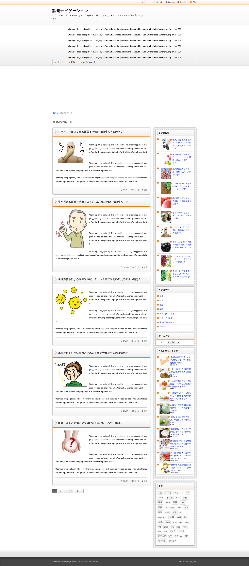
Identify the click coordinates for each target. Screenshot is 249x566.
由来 (166, 527)
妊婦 (173, 507)
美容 (165, 531)
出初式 (167, 502)
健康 (145, 190)
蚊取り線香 (162, 536)
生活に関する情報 (167, 322)
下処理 (170, 497)
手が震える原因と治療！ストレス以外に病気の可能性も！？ (93, 201)
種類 (185, 527)
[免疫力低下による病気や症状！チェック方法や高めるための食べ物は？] (72, 315)
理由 (159, 527)
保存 (185, 497)
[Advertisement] (124, 88)
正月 (174, 522)
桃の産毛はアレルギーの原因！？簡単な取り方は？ (181, 201)
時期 (171, 517)
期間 (185, 517)
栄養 (160, 522)
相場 (178, 527)
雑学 (161, 300)
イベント (168, 493)
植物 (161, 309)
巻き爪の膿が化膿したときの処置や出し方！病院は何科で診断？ (180, 360)
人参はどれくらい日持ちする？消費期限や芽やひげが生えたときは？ (180, 396)
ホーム (60, 62)
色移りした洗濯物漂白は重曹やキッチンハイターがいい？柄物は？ (180, 467)
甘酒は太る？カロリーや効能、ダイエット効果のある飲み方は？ (180, 432)
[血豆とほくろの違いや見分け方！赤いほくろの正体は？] (72, 455)
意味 (160, 512)
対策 (186, 507)
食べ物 (162, 540)
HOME (55, 113)
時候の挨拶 (162, 517)
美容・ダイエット (167, 314)
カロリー (178, 493)
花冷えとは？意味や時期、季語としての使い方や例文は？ (180, 420)
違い (187, 536)
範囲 (159, 531)
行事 (170, 536)
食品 (161, 305)
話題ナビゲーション (70, 11)
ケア (187, 493)
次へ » (79, 491)
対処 (179, 507)
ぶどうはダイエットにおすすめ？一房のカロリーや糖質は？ (181, 259)
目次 (73, 62)
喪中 (167, 507)
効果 (175, 502)
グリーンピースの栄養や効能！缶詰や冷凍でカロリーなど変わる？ (181, 186)
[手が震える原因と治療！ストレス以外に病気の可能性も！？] (72, 248)
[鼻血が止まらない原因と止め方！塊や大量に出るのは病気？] (72, 387)
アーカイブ (161, 342)
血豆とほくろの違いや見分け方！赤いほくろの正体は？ (90, 423)
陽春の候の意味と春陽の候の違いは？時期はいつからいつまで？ (180, 443)
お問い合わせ (89, 62)
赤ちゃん (178, 536)
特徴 (186, 522)
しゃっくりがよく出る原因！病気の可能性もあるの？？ (90, 131)
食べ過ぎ (172, 541)
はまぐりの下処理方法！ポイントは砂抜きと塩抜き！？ (181, 215)
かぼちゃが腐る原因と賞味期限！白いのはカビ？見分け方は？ (180, 408)
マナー (162, 327)
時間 (179, 517)
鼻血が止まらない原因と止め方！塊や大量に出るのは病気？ (93, 352)
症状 (172, 527)
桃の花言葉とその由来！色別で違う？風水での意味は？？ (181, 172)
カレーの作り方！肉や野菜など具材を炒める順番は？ (180, 372)
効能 (183, 502)
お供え (160, 493)
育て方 (173, 531)
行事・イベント (166, 318)
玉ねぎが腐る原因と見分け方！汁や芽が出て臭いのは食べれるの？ (180, 384)
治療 (180, 522)
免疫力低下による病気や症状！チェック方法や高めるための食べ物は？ (99, 279)
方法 (174, 512)
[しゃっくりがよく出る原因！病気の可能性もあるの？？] (72, 164)
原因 (160, 507)
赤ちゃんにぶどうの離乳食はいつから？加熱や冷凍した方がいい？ (181, 245)
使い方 (178, 498)
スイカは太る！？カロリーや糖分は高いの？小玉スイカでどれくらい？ (180, 455)
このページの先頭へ (189, 562)
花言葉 (181, 531)
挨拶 (167, 513)
